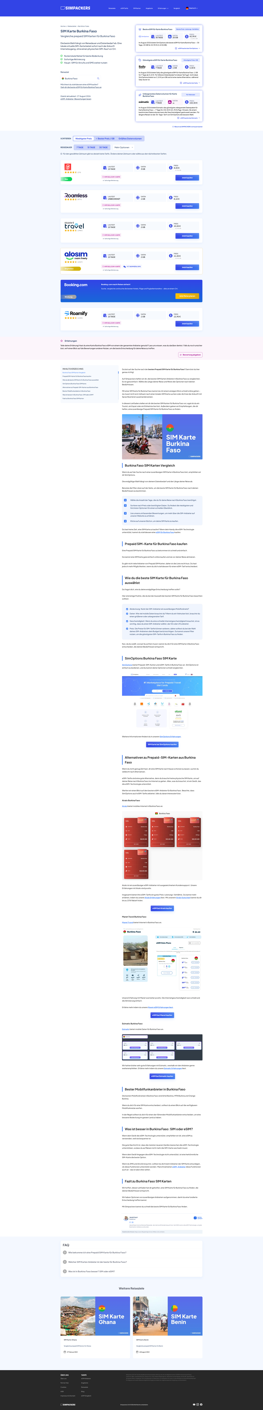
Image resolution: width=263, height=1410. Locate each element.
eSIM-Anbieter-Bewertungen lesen (76, 99)
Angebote (149, 8)
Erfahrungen (162, 8)
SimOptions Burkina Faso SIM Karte (74, 384)
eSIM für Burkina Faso (165, 532)
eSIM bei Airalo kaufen (162, 908)
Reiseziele (112, 8)
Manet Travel (127, 922)
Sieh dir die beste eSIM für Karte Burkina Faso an (81, 87)
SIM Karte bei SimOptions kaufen (162, 744)
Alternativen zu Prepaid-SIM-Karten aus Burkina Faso (80, 387)
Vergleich (177, 8)
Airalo (124, 806)
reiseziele (72, 26)
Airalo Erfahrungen (153, 897)
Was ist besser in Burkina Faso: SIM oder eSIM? (78, 395)
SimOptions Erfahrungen (170, 736)
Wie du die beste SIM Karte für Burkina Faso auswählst (81, 380)
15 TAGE (91, 147)
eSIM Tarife (124, 8)
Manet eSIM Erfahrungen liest (160, 1007)
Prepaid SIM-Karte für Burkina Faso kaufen (77, 376)
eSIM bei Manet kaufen (162, 1015)
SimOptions (127, 665)
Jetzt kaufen (187, 178)
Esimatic (125, 1029)
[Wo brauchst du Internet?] (98, 78)
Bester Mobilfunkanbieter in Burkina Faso (76, 391)
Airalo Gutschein (183, 897)
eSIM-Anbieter (179, 1167)
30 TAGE (103, 147)
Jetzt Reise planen (187, 296)
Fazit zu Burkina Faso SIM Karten (73, 398)
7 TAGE (80, 147)
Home (63, 26)
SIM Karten (137, 8)
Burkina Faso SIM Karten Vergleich (74, 372)
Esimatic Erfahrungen (173, 1068)
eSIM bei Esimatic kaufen (162, 1076)
